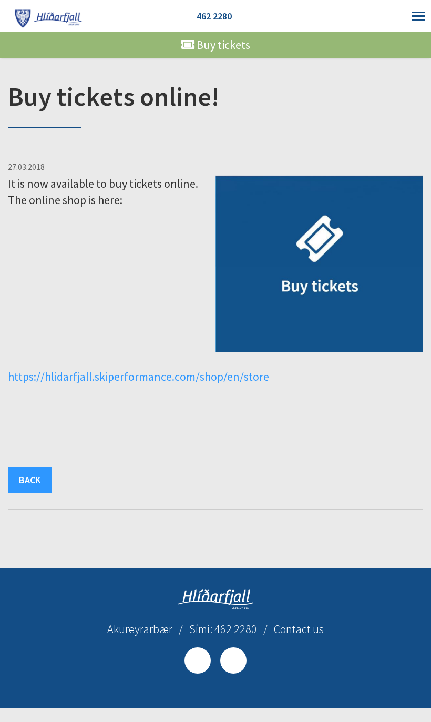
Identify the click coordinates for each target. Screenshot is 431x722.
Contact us (299, 629)
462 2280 (214, 16)
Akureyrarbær (139, 629)
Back (29, 480)
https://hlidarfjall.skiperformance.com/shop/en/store (138, 376)
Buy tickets (222, 44)
